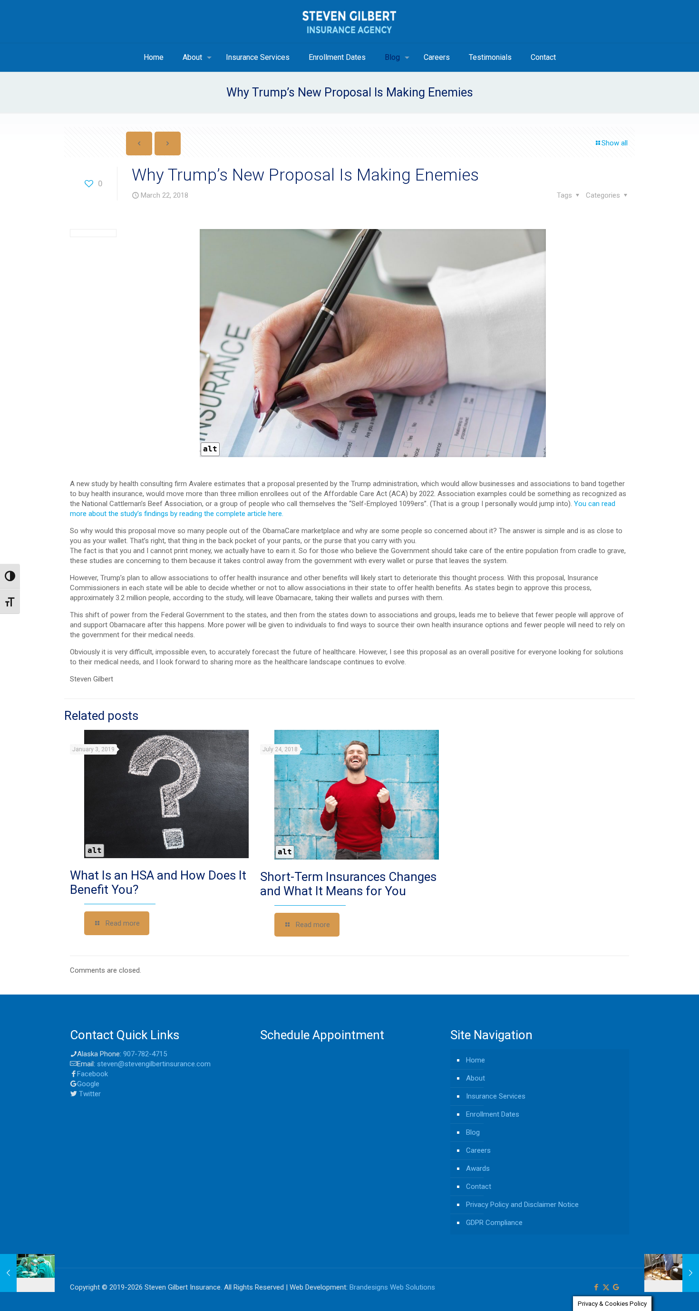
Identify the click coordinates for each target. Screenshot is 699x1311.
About (475, 1078)
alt (210, 448)
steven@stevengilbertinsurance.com (154, 1064)
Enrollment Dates (492, 1114)
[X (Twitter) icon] (606, 1287)
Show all (615, 143)
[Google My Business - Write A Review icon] (616, 1287)
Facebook (92, 1074)
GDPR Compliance (494, 1222)
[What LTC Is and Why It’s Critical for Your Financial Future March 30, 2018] (671, 1273)
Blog (473, 1132)
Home (475, 1060)
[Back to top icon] (653, 1291)
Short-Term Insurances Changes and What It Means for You (348, 884)
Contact (478, 1186)
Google (88, 1084)
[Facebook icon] (596, 1287)
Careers (478, 1150)
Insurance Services (495, 1096)
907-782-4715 (145, 1054)
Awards (478, 1168)
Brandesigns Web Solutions (392, 1287)
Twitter (89, 1094)
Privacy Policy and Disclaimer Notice (522, 1204)
